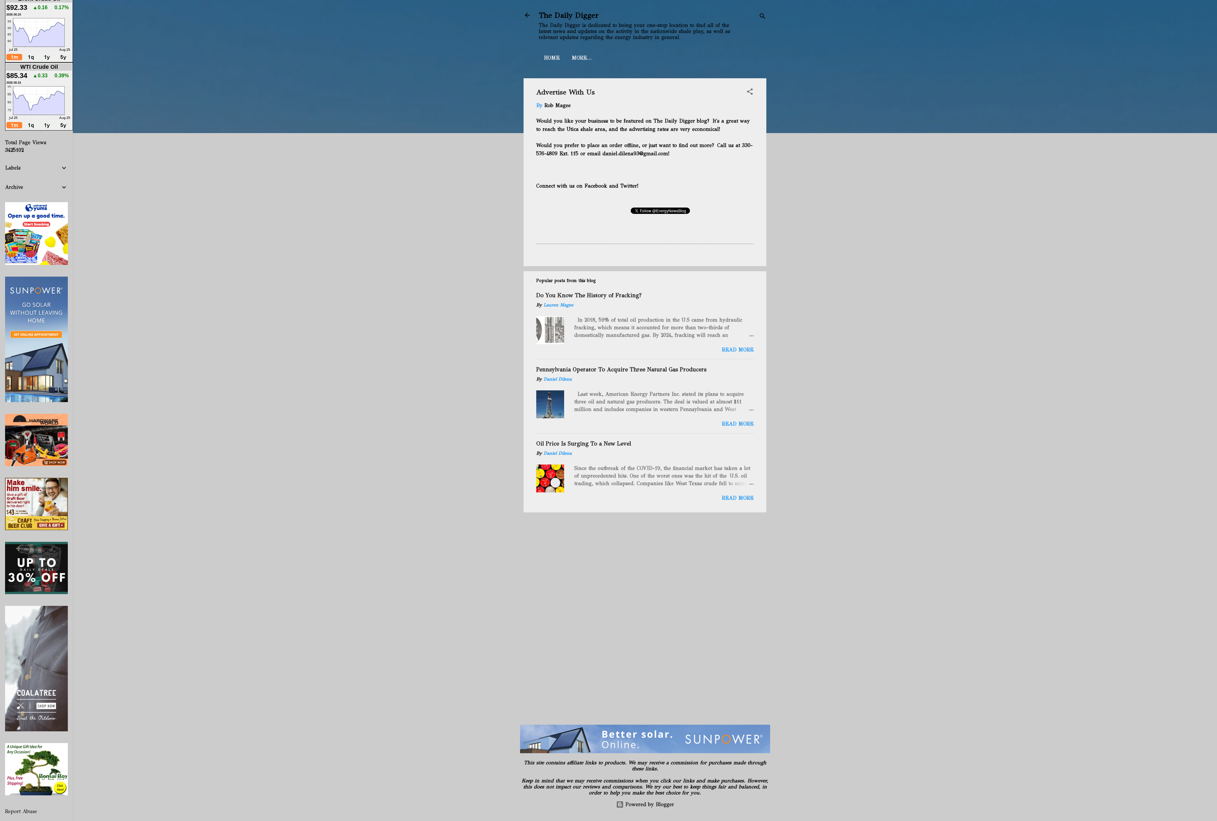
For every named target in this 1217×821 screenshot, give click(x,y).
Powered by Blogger (649, 804)
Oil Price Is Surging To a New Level (583, 443)
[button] (750, 93)
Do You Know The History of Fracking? (588, 295)
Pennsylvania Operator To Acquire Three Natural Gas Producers (621, 369)
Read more (738, 350)
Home (552, 58)
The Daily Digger (569, 15)
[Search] (762, 17)
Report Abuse (21, 811)
